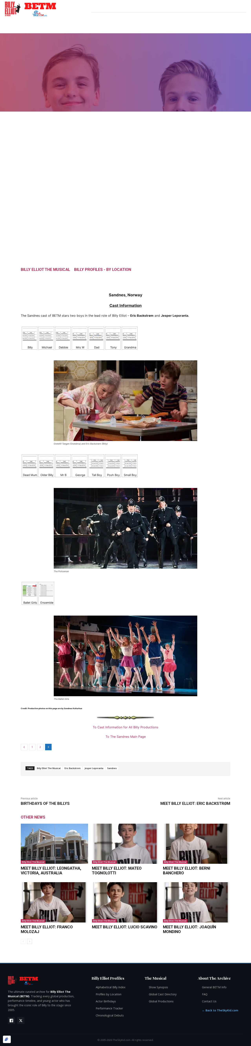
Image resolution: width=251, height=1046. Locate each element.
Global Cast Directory (162, 994)
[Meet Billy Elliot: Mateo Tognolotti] (125, 844)
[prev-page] (23, 941)
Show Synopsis (158, 987)
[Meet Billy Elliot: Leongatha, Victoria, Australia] (54, 844)
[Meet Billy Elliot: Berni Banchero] (196, 844)
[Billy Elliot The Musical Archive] (46, 980)
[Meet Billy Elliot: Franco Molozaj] (54, 902)
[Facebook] (11, 1020)
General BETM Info (214, 987)
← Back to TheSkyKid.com (220, 1010)
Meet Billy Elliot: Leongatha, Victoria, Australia (51, 870)
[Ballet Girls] (29, 590)
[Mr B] (63, 462)
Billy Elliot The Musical (45, 269)
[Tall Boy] (96, 462)
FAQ (204, 994)
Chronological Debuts (110, 1015)
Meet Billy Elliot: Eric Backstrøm (195, 803)
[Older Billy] (46, 462)
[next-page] (29, 941)
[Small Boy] (129, 462)
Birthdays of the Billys (45, 803)
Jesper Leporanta (94, 768)
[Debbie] (63, 334)
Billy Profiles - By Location (102, 269)
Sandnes (112, 768)
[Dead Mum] (29, 462)
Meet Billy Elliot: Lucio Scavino (124, 927)
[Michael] (46, 334)
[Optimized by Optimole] (7, 1039)
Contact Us (209, 1001)
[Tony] (113, 334)
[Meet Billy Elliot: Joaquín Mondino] (196, 902)
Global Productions (161, 1001)
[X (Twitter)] (20, 1020)
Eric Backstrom (73, 768)
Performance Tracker (109, 1008)
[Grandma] (129, 334)
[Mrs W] (79, 334)
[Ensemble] (46, 590)
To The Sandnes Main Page (125, 737)
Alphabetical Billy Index (111, 987)
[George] (79, 462)
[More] (163, 278)
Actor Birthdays (106, 1001)
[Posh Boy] (113, 462)
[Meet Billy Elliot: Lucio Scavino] (125, 902)
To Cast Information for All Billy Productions (125, 727)
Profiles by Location (108, 994)
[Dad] (96, 334)
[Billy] (29, 334)
